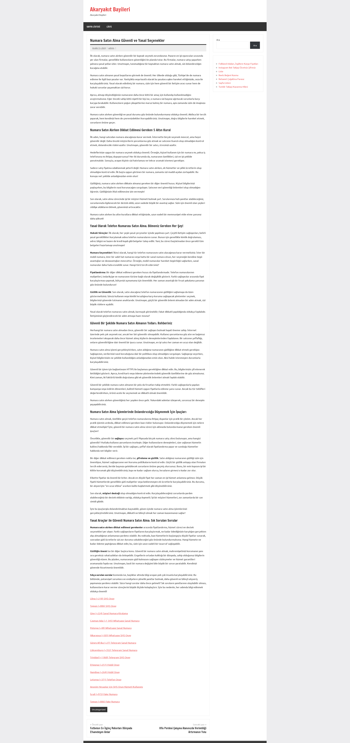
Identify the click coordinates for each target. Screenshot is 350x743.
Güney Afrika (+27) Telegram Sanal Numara (113, 642)
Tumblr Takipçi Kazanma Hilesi (233, 86)
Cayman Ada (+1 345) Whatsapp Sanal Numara (114, 620)
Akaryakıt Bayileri (110, 9)
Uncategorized (99, 709)
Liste (109, 26)
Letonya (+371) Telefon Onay (105, 679)
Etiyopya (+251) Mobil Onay (104, 664)
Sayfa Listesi (93, 26)
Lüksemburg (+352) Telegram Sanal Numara (113, 650)
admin (111, 48)
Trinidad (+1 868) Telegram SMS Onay (110, 657)
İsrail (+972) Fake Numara (103, 694)
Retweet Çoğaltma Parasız (231, 79)
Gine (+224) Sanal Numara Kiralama (109, 613)
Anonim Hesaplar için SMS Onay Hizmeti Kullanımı (116, 686)
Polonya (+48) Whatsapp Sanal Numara (111, 627)
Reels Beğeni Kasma (228, 75)
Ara (218, 39)
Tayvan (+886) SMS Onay (103, 605)
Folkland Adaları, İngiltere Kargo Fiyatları (238, 63)
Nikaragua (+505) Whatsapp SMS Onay (110, 635)
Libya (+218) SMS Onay (102, 598)
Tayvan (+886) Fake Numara (105, 701)
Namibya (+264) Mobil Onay (104, 672)
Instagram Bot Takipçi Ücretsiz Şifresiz (237, 67)
